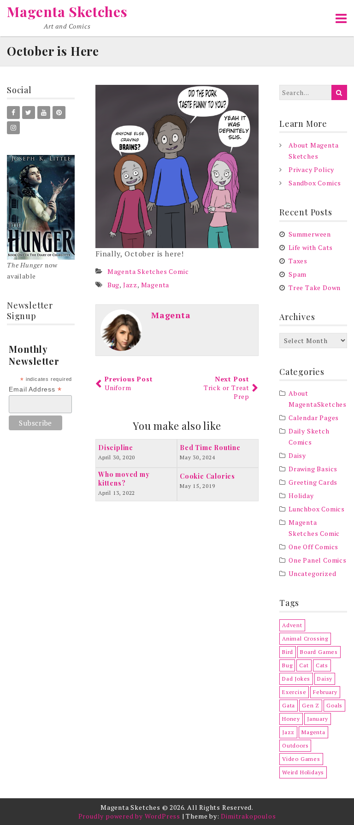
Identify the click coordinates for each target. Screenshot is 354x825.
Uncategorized (312, 573)
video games (301, 758)
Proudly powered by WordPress (129, 816)
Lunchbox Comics (317, 508)
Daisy (297, 455)
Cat (303, 665)
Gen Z (310, 705)
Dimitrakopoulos (248, 816)
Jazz (130, 284)
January (317, 718)
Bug (113, 284)
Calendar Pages (314, 417)
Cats (322, 665)
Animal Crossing (305, 638)
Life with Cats (311, 247)
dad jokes (296, 678)
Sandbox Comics (315, 182)
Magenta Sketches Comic (148, 271)
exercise (294, 691)
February (325, 691)
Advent (292, 625)
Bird (287, 651)
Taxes (298, 260)
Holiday (301, 495)
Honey (291, 718)
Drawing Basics (313, 468)
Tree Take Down (315, 287)
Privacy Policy (311, 169)
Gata (288, 705)
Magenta (155, 284)
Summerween (310, 234)
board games (319, 651)
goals (334, 705)
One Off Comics (313, 546)
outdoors (295, 745)
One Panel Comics (318, 560)
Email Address (35, 389)
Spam (298, 274)
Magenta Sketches (67, 11)
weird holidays (303, 772)
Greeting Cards (313, 482)
